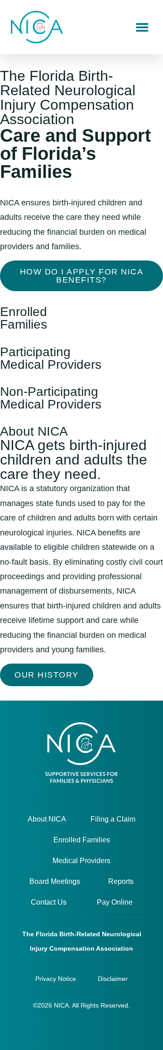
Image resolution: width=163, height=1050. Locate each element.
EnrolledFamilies (23, 318)
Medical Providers (81, 860)
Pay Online (115, 902)
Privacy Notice (55, 978)
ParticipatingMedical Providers (50, 358)
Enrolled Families (81, 840)
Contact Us (49, 902)
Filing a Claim (113, 819)
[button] (142, 27)
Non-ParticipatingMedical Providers (50, 398)
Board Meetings (54, 881)
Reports (121, 881)
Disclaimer (113, 978)
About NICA (47, 819)
